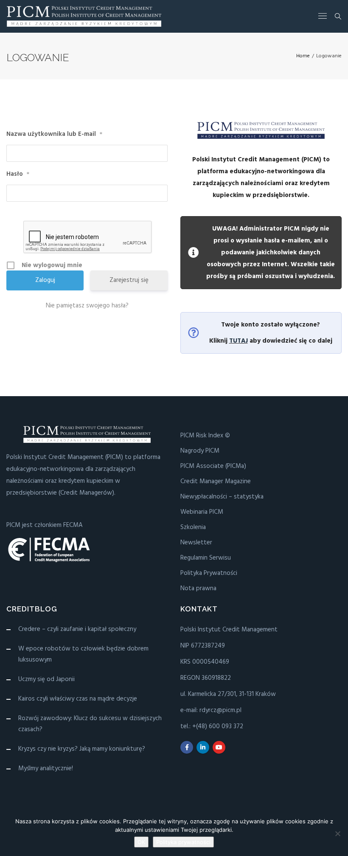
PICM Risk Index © (205, 436)
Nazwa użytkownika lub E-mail (54, 134)
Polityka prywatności (183, 842)
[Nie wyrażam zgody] (337, 833)
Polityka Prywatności (208, 573)
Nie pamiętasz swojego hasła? (87, 305)
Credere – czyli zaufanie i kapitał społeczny (77, 629)
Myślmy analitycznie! (45, 768)
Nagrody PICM (199, 451)
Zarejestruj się (129, 280)
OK (141, 842)
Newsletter (196, 543)
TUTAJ (238, 341)
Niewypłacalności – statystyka (222, 497)
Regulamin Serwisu (205, 558)
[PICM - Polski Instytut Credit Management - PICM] (84, 16)
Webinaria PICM (201, 512)
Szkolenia (193, 527)
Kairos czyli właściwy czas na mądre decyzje (77, 699)
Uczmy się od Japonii (46, 679)
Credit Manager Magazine (215, 481)
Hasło (17, 174)
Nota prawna (198, 588)
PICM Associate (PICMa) (213, 466)
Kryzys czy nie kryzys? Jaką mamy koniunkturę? (81, 749)
